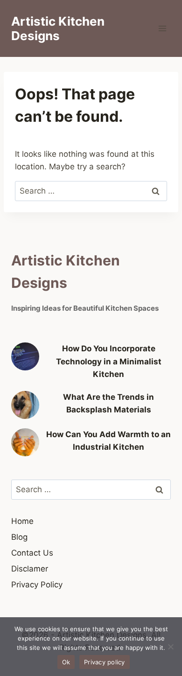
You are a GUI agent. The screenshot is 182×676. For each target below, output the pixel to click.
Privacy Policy (37, 584)
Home (22, 521)
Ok (66, 662)
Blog (19, 537)
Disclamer (29, 568)
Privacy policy (104, 662)
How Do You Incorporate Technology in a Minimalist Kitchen (108, 361)
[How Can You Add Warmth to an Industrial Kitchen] (25, 442)
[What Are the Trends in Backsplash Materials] (25, 405)
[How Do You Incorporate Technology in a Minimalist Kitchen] (25, 356)
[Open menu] (162, 28)
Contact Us (32, 553)
